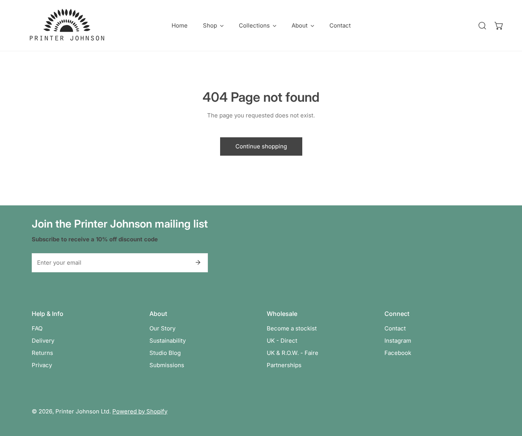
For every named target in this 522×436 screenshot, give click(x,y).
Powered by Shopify (139, 411)
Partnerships (284, 365)
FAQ (37, 328)
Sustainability (167, 340)
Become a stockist (292, 328)
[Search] (482, 25)
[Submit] (198, 262)
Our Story (162, 328)
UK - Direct (282, 340)
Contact (395, 328)
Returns (42, 352)
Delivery (43, 340)
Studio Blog (165, 352)
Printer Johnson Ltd (82, 411)
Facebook (397, 352)
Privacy (42, 365)
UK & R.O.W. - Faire (292, 352)
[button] (213, 25)
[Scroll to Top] (508, 395)
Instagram (397, 340)
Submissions (166, 365)
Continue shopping (261, 146)
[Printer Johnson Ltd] (67, 25)
